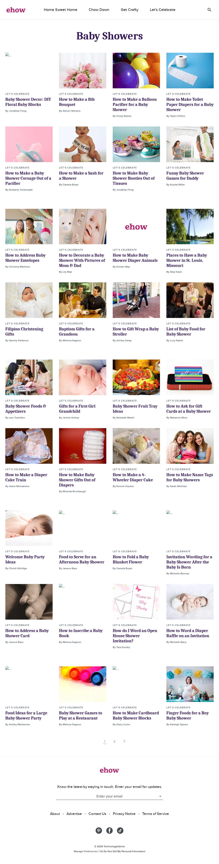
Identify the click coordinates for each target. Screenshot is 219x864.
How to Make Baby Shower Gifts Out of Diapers (77, 480)
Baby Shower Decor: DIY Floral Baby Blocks (28, 102)
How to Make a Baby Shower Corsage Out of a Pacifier (28, 178)
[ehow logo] (16, 9)
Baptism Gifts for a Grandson (77, 332)
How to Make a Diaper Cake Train (26, 477)
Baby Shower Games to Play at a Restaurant (80, 715)
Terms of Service (155, 813)
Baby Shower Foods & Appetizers (25, 409)
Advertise (74, 813)
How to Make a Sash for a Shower (81, 176)
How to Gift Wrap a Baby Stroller (136, 332)
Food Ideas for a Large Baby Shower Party (26, 715)
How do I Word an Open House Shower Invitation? (135, 635)
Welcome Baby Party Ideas (25, 559)
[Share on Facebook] (109, 830)
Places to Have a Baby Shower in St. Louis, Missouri (186, 260)
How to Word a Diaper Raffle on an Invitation (187, 633)
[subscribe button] (160, 796)
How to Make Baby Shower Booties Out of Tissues (134, 178)
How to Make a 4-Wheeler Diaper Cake (133, 477)
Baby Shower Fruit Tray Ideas (135, 409)
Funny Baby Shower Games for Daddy (185, 176)
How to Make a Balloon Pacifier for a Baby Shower (135, 104)
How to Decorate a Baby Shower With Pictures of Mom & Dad (82, 260)
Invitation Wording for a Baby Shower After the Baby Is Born (189, 562)
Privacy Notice (124, 813)
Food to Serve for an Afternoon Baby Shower (81, 559)
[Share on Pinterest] (99, 830)
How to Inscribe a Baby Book (81, 633)
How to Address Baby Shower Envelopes (25, 258)
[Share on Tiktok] (120, 830)
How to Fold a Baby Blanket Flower (131, 559)
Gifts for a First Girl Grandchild (77, 409)
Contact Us (97, 813)
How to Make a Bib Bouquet (77, 102)
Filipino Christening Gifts (24, 332)
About (55, 813)
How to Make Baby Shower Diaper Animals (135, 258)
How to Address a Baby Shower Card (27, 633)
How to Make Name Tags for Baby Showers (189, 477)
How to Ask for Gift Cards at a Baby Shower (188, 409)
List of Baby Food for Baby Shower (185, 332)
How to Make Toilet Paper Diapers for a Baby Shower (190, 104)
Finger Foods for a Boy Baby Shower (187, 715)
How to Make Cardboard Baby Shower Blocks (136, 715)
